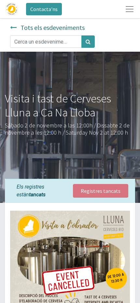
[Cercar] (88, 41)
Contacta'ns (44, 9)
